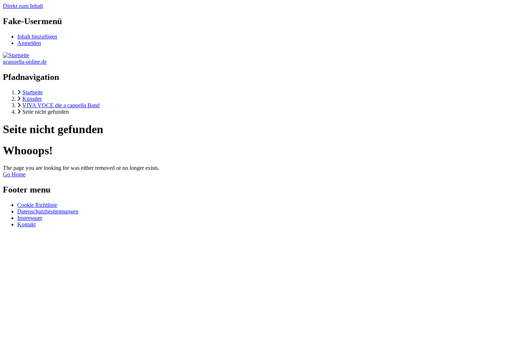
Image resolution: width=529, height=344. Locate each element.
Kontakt (26, 224)
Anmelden (29, 43)
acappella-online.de (25, 62)
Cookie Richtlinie (37, 205)
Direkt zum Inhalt (23, 6)
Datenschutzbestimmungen (47, 211)
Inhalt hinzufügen (37, 36)
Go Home (14, 174)
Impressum (29, 218)
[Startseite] (16, 55)
